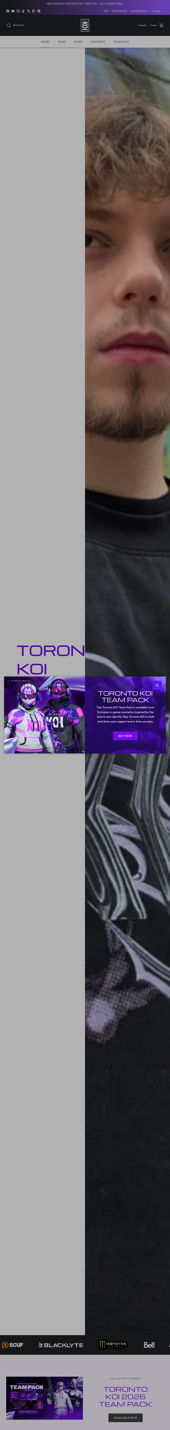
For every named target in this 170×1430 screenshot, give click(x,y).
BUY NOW (125, 736)
